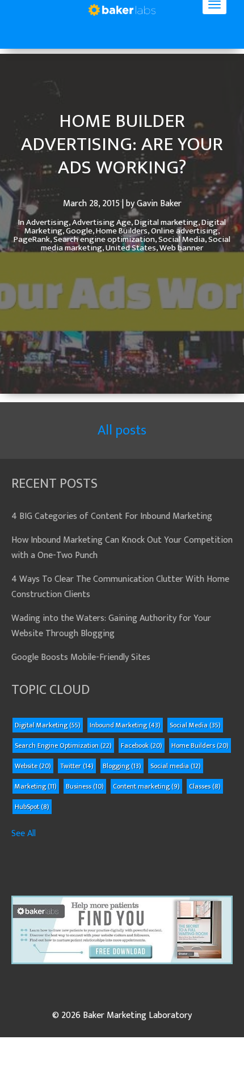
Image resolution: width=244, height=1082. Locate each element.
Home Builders (200, 745)
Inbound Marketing (125, 725)
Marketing (36, 786)
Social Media (195, 725)
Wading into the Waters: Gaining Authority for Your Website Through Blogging (111, 626)
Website (33, 766)
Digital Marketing (48, 725)
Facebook (141, 745)
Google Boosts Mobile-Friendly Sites (80, 657)
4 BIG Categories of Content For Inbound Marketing (111, 516)
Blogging (122, 766)
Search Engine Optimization (63, 745)
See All (23, 833)
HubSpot (32, 806)
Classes (205, 786)
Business (85, 786)
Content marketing (146, 786)
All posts (122, 430)
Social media (175, 766)
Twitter (77, 766)
